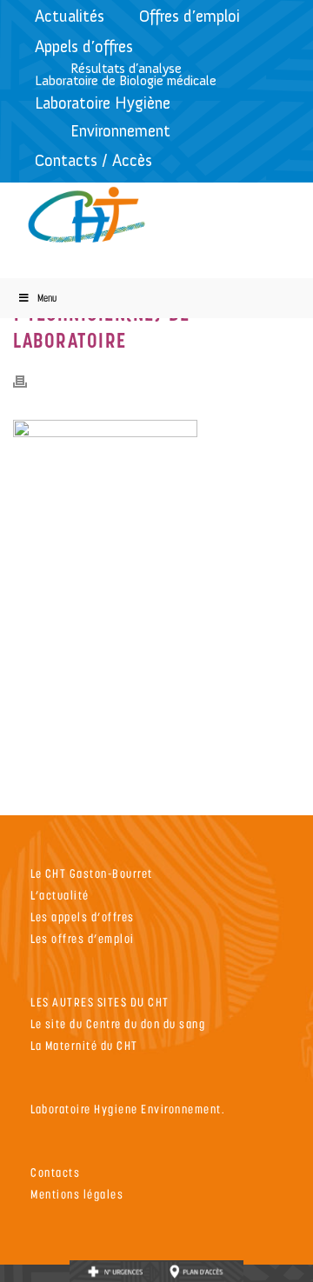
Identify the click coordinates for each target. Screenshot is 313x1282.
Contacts (55, 1172)
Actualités (69, 16)
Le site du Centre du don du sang (117, 1023)
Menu (47, 297)
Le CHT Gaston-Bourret (91, 873)
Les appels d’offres (82, 916)
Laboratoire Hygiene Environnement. (127, 1108)
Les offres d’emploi (82, 938)
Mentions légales (76, 1193)
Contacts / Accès (93, 160)
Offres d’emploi (189, 16)
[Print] (28, 381)
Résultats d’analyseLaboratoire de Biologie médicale (125, 74)
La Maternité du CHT (84, 1045)
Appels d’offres (84, 46)
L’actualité (60, 894)
